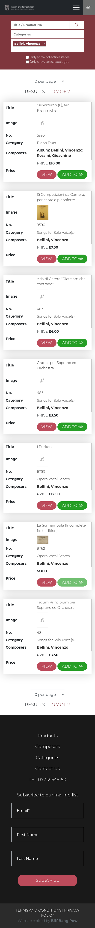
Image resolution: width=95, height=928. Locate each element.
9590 (41, 225)
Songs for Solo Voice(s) (56, 232)
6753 (41, 471)
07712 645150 (52, 779)
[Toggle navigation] (76, 7)
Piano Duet (46, 143)
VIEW (47, 174)
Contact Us (47, 768)
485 (40, 393)
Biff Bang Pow (64, 921)
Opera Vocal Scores (53, 479)
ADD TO (70, 174)
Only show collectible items (49, 57)
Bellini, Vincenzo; (67, 150)
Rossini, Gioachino (54, 155)
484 (40, 632)
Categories (47, 757)
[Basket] (89, 7)
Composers (47, 746)
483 (40, 309)
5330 (41, 135)
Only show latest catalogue (49, 61)
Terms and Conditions (39, 910)
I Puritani (45, 447)
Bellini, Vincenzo (52, 240)
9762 (41, 548)
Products (48, 735)
